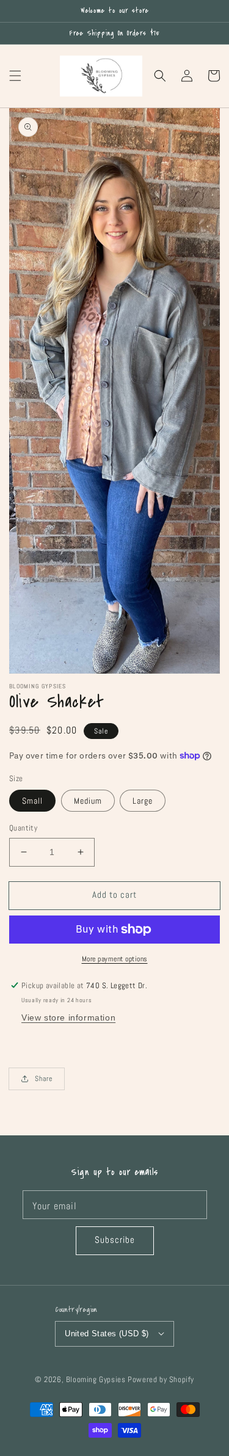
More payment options (115, 959)
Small (32, 800)
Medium (88, 800)
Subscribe (115, 1239)
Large (143, 800)
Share (44, 1078)
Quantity (23, 828)
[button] (15, 75)
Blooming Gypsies (96, 1380)
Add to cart (114, 894)
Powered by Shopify (161, 1380)
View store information (68, 1017)
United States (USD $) (106, 1333)
